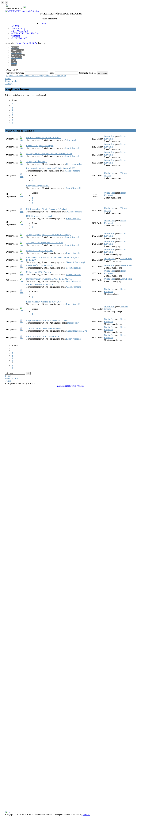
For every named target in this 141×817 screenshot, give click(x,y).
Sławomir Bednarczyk (75, 262)
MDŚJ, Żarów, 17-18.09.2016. (39, 265)
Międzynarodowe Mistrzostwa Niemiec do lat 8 (46, 320)
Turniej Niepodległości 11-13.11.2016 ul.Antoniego (48, 234)
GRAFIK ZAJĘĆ (18, 28)
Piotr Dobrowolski (74, 164)
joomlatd (86, 814)
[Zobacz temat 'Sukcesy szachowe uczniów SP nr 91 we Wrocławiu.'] (23, 156)
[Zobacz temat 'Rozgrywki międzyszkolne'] (23, 196)
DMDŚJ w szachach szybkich (39, 216)
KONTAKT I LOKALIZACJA (25, 33)
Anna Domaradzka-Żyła (76, 331)
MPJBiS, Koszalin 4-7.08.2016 (39, 284)
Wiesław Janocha (72, 171)
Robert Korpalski (72, 148)
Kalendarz (15, 36)
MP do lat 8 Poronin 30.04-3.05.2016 (42, 336)
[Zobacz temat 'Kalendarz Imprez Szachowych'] (23, 148)
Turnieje (8, 83)
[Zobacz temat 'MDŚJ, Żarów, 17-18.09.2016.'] (23, 267)
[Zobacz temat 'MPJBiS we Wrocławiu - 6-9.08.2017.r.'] (23, 140)
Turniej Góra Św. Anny (36, 161)
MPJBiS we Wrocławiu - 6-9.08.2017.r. (43, 137)
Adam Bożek (70, 140)
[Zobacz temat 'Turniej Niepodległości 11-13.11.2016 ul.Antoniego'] (23, 237)
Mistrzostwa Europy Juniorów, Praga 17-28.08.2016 (49, 279)
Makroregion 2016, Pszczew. (38, 272)
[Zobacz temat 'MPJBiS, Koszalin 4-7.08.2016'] (23, 292)
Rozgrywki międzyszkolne (37, 185)
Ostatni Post (109, 136)
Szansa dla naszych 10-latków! (39, 250)
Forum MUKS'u (29, 43)
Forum (18, 43)
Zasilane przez (63, 386)
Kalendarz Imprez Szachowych (39, 145)
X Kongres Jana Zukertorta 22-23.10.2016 (44, 242)
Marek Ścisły (126, 265)
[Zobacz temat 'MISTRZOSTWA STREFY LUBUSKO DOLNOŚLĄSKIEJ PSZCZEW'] (23, 261)
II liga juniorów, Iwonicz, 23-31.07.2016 (44, 302)
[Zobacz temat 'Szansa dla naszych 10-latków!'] (23, 253)
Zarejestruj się (60, 75)
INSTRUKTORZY (19, 31)
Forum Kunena (77, 386)
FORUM (15, 26)
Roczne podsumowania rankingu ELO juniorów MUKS (50, 168)
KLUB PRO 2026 (19, 38)
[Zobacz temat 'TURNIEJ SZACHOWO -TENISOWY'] (23, 331)
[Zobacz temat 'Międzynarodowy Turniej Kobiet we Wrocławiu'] (23, 211)
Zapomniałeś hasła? (14, 75)
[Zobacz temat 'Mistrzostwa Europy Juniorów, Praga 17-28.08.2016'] (23, 281)
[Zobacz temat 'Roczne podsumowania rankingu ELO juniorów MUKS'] (23, 176)
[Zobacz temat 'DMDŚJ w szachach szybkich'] (23, 224)
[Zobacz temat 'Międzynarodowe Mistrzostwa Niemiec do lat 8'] (23, 323)
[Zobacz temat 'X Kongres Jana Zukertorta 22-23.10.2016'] (23, 245)
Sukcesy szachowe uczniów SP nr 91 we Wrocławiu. (49, 153)
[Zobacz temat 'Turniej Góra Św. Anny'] (23, 164)
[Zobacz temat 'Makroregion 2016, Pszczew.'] (23, 274)
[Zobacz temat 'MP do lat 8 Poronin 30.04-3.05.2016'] (23, 338)
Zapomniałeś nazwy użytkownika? (38, 75)
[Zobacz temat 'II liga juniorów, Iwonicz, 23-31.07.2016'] (23, 310)
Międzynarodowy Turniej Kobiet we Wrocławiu (47, 209)
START (42, 23)
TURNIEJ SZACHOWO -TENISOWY (44, 328)
